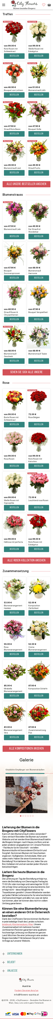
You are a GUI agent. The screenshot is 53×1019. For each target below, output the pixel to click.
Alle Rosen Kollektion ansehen (26, 560)
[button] (20, 816)
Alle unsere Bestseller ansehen (26, 184)
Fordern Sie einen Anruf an (26, 990)
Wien (30, 924)
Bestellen (14, 56)
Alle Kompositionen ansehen (26, 748)
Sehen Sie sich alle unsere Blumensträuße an (26, 373)
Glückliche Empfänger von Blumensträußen (25, 770)
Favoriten (43, 4)
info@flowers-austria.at (26, 994)
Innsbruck (7, 924)
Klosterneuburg (19, 924)
